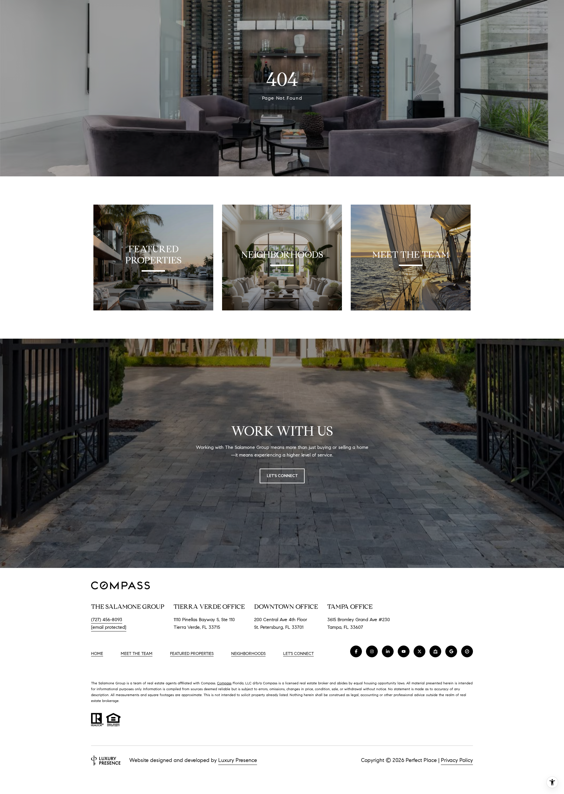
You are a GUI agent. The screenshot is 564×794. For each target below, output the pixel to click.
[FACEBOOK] (356, 651)
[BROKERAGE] (467, 651)
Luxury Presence (237, 760)
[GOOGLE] (451, 651)
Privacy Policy (457, 760)
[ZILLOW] (435, 651)
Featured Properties (192, 653)
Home (97, 653)
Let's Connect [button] (282, 475)
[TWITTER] (419, 651)
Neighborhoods (248, 653)
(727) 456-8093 (106, 619)
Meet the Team (136, 653)
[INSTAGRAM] (372, 651)
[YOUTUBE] (403, 651)
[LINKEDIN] (388, 651)
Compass (224, 683)
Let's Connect (298, 653)
